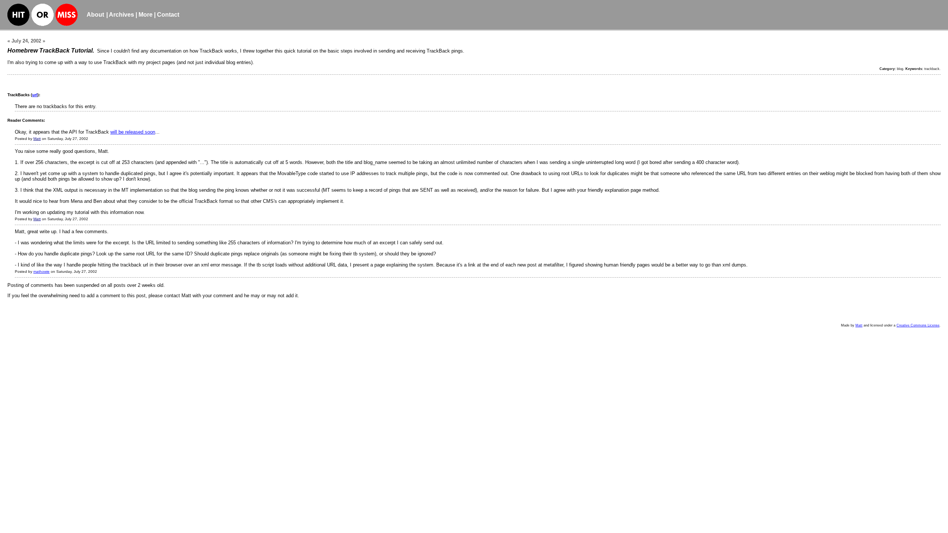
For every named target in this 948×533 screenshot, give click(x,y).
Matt (37, 139)
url (34, 95)
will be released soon (132, 132)
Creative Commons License (918, 325)
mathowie (41, 271)
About (95, 14)
